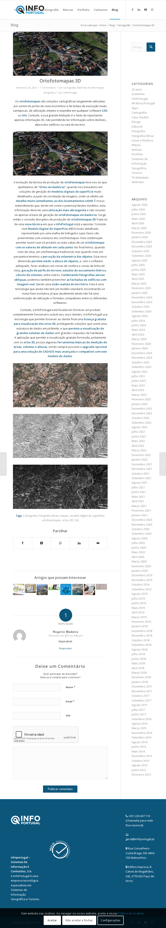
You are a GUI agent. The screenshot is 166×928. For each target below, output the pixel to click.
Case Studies (140, 117)
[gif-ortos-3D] (60, 54)
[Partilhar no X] (41, 543)
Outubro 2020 (140, 529)
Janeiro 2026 (140, 237)
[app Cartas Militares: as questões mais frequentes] (162, 464)
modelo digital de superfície (87, 515)
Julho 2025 (138, 265)
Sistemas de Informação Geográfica (140, 163)
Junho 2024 (139, 325)
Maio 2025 (138, 274)
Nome (70, 687)
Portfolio (137, 154)
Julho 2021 (138, 487)
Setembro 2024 (141, 311)
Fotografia (138, 131)
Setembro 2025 (141, 256)
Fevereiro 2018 (141, 677)
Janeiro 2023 (140, 404)
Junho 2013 (139, 770)
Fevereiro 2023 (141, 399)
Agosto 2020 (139, 538)
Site (68, 715)
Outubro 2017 (140, 696)
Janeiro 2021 (140, 515)
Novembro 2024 (142, 302)
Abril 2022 (138, 446)
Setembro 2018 (141, 645)
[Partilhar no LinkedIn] (79, 543)
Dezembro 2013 (142, 756)
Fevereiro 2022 (141, 455)
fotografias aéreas (92, 275)
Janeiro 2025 (140, 293)
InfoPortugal (70, 92)
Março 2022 (139, 450)
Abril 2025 (138, 279)
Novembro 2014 (142, 733)
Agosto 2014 (139, 742)
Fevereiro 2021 (141, 510)
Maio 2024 (138, 330)
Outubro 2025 (140, 251)
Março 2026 (139, 228)
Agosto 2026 (139, 205)
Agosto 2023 (139, 372)
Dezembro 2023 (142, 353)
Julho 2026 (138, 209)
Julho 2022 (138, 432)
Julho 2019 (138, 598)
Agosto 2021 (139, 483)
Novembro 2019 (142, 580)
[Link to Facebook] (132, 9)
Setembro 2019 (141, 589)
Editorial (137, 126)
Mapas (136, 145)
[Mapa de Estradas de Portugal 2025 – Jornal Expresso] (89, 589)
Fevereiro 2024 (141, 344)
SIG (77, 520)
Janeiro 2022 (140, 459)
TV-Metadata (140, 177)
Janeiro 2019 (140, 626)
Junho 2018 (139, 659)
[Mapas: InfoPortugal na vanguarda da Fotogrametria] (101, 587)
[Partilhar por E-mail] (98, 543)
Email (70, 701)
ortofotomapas (51, 520)
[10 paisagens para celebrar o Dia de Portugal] (42, 589)
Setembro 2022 (141, 422)
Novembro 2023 (142, 357)
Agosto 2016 (139, 723)
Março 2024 (139, 339)
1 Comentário (48, 87)
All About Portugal (143, 103)
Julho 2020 (138, 543)
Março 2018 (139, 673)
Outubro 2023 (140, 362)
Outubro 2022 (140, 418)
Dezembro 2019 (142, 575)
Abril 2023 (138, 390)
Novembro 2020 (142, 524)
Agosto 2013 (139, 765)
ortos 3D (67, 520)
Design (136, 122)
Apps (135, 108)
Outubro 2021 (140, 473)
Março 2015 (139, 728)
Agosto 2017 (139, 705)
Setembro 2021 (141, 478)
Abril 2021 (138, 501)
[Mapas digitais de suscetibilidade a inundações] (3, 464)
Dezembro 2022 (142, 408)
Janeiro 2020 (140, 571)
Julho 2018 (138, 654)
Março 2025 (139, 283)
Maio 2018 (138, 663)
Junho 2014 (139, 747)
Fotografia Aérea (48, 515)
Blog (14, 25)
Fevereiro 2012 (141, 774)
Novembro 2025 (142, 246)
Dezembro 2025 (142, 242)
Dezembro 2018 (142, 631)
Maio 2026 (138, 219)
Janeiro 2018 (140, 682)
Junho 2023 (139, 381)
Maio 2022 (138, 441)
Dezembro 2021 (142, 464)
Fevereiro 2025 (141, 288)
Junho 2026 (139, 214)
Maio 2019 (138, 608)
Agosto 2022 (139, 427)
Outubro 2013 (140, 761)
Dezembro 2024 (142, 297)
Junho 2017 (139, 714)
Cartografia (69, 87)
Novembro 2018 (142, 635)
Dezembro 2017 (142, 686)
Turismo (137, 173)
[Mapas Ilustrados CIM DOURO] (18, 589)
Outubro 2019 (140, 584)
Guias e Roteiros (142, 140)
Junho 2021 (139, 492)
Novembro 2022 (142, 413)
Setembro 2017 (141, 700)
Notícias (137, 150)
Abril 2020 (138, 557)
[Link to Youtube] (145, 9)
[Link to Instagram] (152, 9)
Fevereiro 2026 (141, 232)
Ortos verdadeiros (52, 187)
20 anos (137, 89)
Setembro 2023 (141, 367)
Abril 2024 (138, 334)
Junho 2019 (139, 603)
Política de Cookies (131, 913)
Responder (65, 648)
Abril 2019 (138, 612)
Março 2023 (139, 395)
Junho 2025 (139, 270)
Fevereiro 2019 (141, 622)
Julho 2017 (138, 710)
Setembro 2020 (141, 533)
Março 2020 (139, 561)
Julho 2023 (138, 376)
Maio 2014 (138, 751)
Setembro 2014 (141, 737)
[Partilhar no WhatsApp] (60, 543)
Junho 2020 (139, 548)
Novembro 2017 (142, 691)
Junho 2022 (139, 436)
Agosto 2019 (139, 594)
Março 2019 (139, 617)
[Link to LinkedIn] (139, 9)
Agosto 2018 (139, 649)
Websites (138, 182)
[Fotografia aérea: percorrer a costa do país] (77, 589)
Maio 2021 (138, 497)
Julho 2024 (138, 321)
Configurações (110, 920)
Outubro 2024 (140, 307)
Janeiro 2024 (140, 348)
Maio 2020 (138, 552)
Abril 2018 (138, 668)
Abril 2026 (138, 223)
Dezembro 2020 (142, 520)
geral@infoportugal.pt (140, 839)
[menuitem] (18, 9)
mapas (64, 515)
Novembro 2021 (142, 469)
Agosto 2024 (139, 316)
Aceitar (52, 920)
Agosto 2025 (139, 260)
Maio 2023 (138, 385)
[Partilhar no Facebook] (22, 543)
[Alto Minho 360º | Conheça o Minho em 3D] (54, 587)
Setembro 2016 (141, 719)
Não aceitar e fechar (79, 920)
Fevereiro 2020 (141, 566)
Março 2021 (139, 506)
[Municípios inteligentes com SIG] (66, 589)
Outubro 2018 (140, 640)
